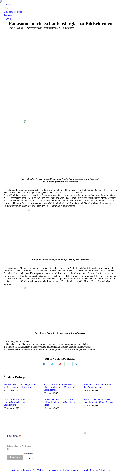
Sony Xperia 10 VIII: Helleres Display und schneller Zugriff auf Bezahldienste (59, 387)
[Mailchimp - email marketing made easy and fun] (30, 458)
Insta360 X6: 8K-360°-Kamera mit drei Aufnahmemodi (100, 385)
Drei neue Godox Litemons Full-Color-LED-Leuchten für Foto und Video (60, 402)
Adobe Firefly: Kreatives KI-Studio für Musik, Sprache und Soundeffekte (18, 402)
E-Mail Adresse (14, 435)
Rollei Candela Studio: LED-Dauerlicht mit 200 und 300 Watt (99, 400)
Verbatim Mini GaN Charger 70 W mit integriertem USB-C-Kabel (20, 385)
